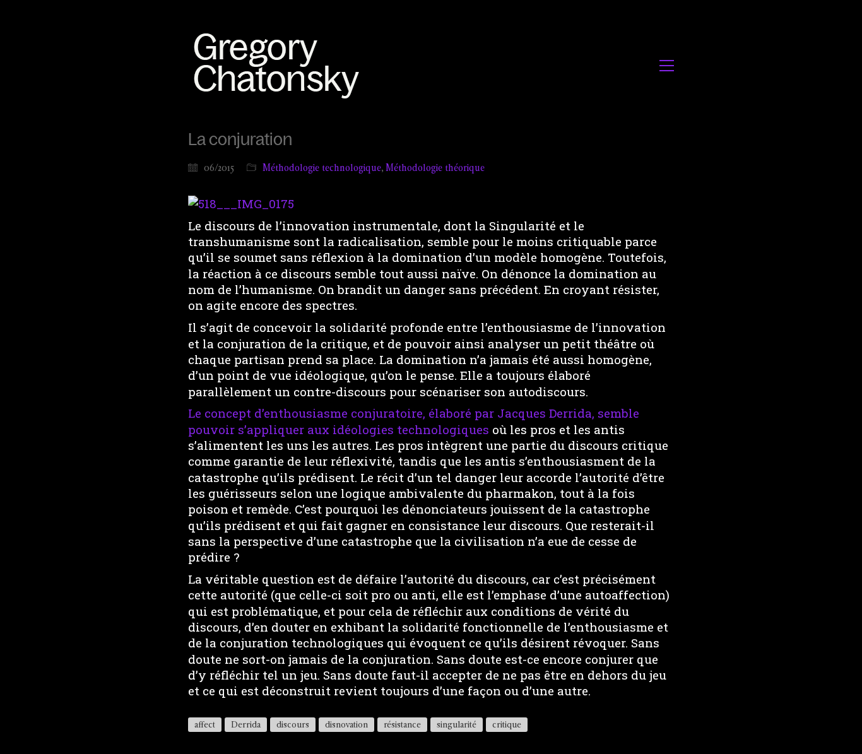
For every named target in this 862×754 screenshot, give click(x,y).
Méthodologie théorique (435, 167)
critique (506, 724)
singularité (456, 724)
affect (204, 724)
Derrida (246, 724)
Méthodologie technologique (322, 167)
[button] (666, 65)
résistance (402, 724)
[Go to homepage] (280, 65)
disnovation (346, 724)
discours (292, 724)
